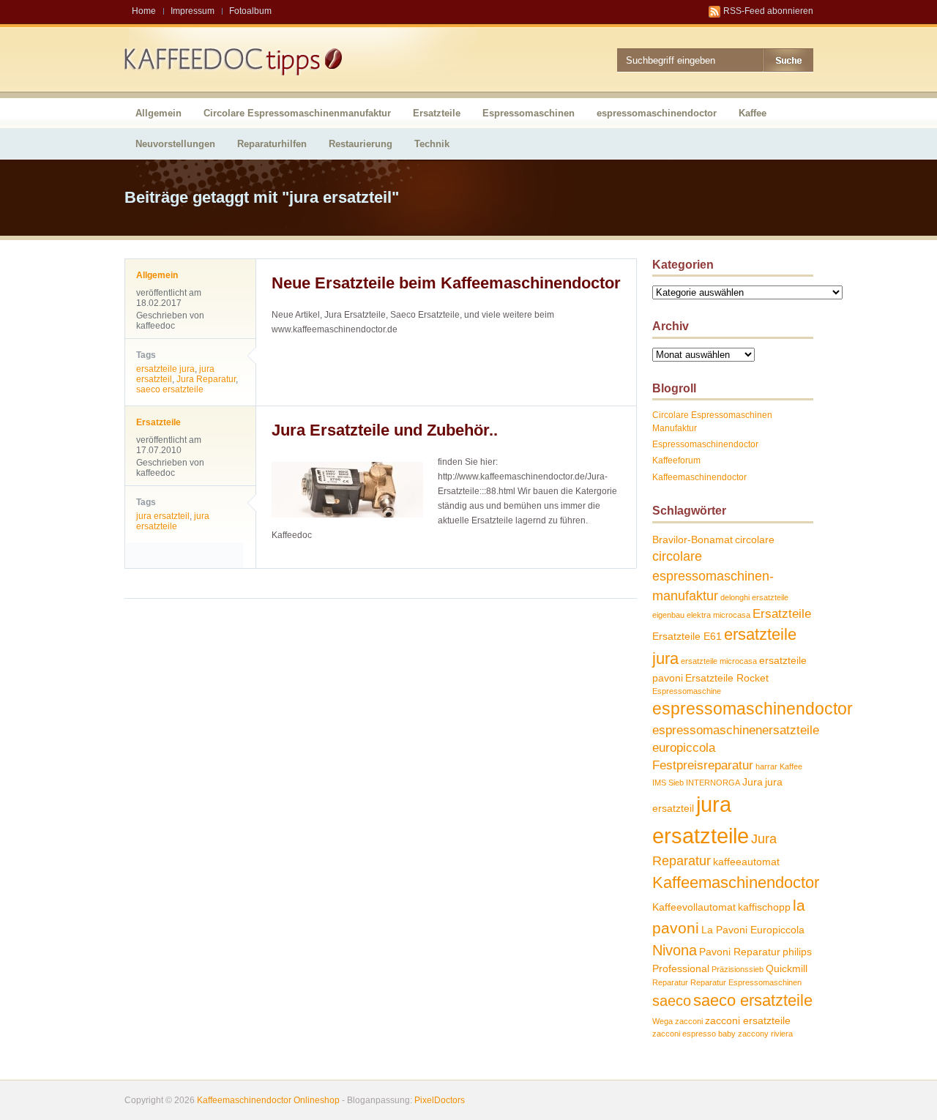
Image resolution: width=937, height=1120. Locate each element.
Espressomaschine (686, 691)
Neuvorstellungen (175, 143)
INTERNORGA (713, 782)
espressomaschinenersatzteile (735, 729)
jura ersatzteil (163, 516)
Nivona (674, 950)
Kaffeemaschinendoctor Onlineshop (268, 1100)
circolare (754, 539)
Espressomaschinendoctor (705, 444)
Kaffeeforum (676, 460)
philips (797, 951)
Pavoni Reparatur (739, 951)
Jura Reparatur (206, 379)
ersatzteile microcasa (719, 661)
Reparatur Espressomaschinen (746, 982)
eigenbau (668, 615)
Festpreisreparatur (702, 765)
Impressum (192, 11)
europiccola (683, 747)
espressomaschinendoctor (657, 113)
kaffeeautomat (746, 861)
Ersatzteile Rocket (727, 678)
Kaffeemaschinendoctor (699, 477)
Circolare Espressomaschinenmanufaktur (297, 113)
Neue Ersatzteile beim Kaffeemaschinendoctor (446, 283)
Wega (662, 1021)
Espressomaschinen (528, 113)
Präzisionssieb (738, 969)
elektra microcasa (718, 615)
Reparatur (670, 982)
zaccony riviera (765, 1033)
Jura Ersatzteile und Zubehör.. (385, 430)
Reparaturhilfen (272, 143)
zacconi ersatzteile (748, 1020)
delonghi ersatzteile (754, 597)
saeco (671, 1001)
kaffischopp (764, 907)
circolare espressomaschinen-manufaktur (713, 575)
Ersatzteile (436, 113)
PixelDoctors (438, 1100)
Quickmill (786, 968)
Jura (752, 782)
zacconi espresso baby (694, 1033)
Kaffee (752, 113)
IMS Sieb (668, 782)
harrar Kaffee (778, 766)
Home (144, 11)
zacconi (689, 1021)
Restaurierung (360, 143)
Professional (680, 968)
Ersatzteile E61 (687, 636)
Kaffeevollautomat (694, 907)
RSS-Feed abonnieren (768, 11)
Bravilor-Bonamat (692, 539)
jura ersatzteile (172, 521)
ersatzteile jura (165, 369)
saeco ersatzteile (170, 389)
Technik (431, 143)
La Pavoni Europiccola (753, 930)
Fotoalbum (250, 11)
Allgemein (158, 113)
